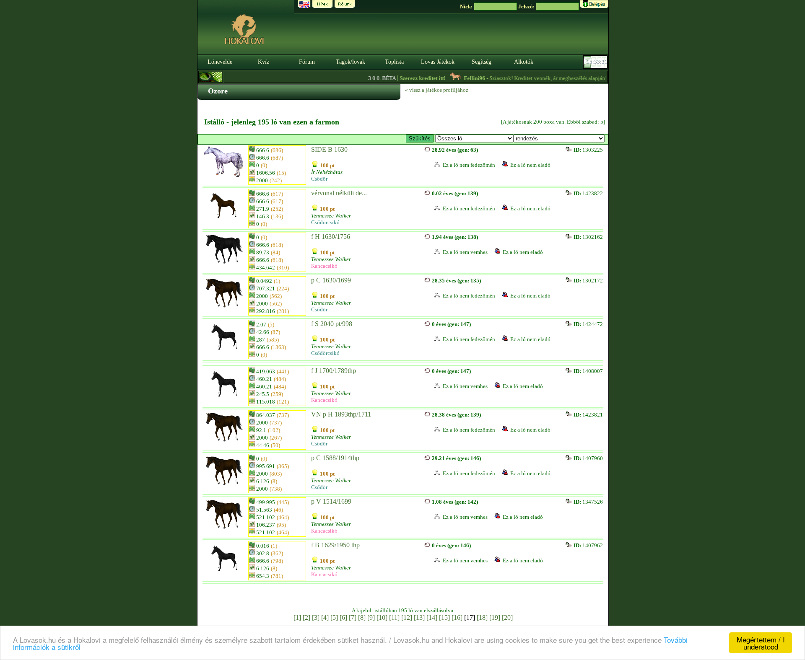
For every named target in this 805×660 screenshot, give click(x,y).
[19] (494, 617)
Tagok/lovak (350, 62)
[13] (419, 617)
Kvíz (263, 62)
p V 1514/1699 (331, 501)
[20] (507, 617)
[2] (306, 617)
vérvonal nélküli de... (339, 193)
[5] (334, 617)
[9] (371, 617)
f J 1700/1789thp (333, 370)
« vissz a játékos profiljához (436, 90)
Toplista (394, 62)
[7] (352, 617)
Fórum (307, 62)
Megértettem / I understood (761, 643)
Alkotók (523, 62)
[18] (482, 617)
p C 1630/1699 (331, 280)
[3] (315, 617)
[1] (297, 617)
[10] (382, 617)
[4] (325, 617)
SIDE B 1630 (329, 149)
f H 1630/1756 (330, 236)
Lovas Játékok (437, 62)
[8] (362, 617)
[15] (444, 617)
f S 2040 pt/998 (331, 323)
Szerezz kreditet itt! (411, 78)
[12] (406, 617)
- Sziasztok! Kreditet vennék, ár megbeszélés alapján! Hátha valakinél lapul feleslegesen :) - (574, 78)
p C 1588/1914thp (335, 457)
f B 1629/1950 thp (335, 545)
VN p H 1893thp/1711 (341, 414)
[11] (394, 617)
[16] (457, 617)
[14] (431, 617)
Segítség (481, 62)
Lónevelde (220, 62)
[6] (343, 617)
